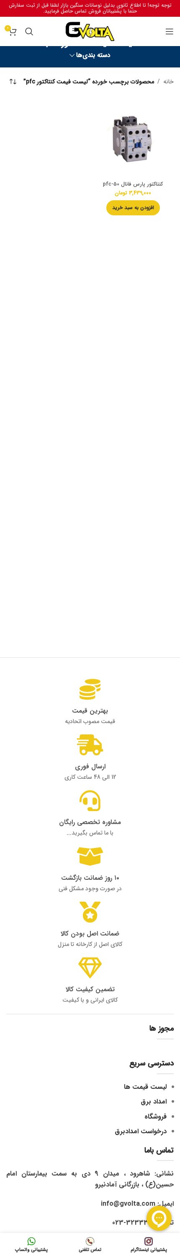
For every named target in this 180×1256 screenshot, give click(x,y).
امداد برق (154, 1101)
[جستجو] (29, 31)
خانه (168, 81)
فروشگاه (155, 1116)
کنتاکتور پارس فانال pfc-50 (133, 184)
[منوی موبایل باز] (169, 31)
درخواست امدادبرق (141, 1131)
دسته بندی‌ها (93, 55)
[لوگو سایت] (90, 31)
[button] (133, 207)
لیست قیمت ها (145, 1087)
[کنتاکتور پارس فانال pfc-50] (133, 137)
